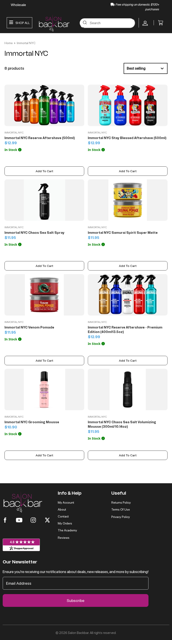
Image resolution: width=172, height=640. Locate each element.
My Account (66, 502)
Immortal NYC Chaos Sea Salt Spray (34, 233)
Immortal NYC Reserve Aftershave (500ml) (39, 138)
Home (8, 43)
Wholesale (18, 5)
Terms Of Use (120, 509)
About (62, 509)
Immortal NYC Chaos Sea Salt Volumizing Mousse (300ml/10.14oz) (122, 424)
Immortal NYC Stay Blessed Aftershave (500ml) (127, 138)
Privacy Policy (120, 517)
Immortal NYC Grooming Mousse (31, 422)
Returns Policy (121, 502)
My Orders (65, 523)
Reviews (63, 537)
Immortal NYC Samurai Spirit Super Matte (123, 233)
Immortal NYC (26, 43)
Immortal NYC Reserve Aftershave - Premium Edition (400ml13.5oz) (125, 330)
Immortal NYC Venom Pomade (29, 327)
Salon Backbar (78, 633)
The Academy (67, 530)
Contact (63, 516)
